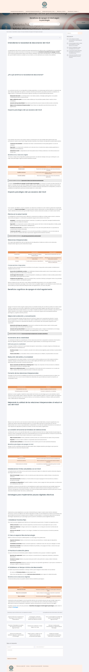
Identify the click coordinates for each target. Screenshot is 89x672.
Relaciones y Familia (61, 11)
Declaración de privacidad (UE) (36, 666)
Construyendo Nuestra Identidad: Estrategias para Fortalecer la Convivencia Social (75, 52)
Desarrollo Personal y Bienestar (17, 11)
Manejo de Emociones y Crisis (48, 11)
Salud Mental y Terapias (72, 11)
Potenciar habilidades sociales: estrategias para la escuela (75, 48)
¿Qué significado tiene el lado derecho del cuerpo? (52, 612)
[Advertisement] (35, 47)
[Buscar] (58, 24)
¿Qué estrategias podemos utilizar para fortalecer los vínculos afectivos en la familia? (75, 44)
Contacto (28, 666)
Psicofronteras (45, 666)
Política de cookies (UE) (20, 666)
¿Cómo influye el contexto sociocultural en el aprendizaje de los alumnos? (75, 40)
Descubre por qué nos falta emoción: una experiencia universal (20, 612)
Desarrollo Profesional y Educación (33, 11)
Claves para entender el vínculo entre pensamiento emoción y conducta (75, 56)
